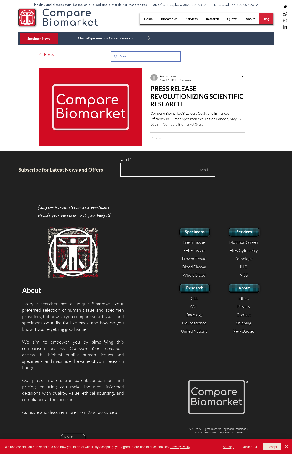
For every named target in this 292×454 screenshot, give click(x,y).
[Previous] (61, 38)
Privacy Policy (180, 446)
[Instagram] (285, 20)
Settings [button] (228, 446)
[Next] (149, 38)
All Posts (46, 54)
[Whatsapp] (285, 13)
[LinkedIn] (285, 27)
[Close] (286, 446)
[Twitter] (285, 7)
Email (124, 159)
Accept (272, 446)
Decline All (249, 446)
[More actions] (244, 77)
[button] (216, 397)
